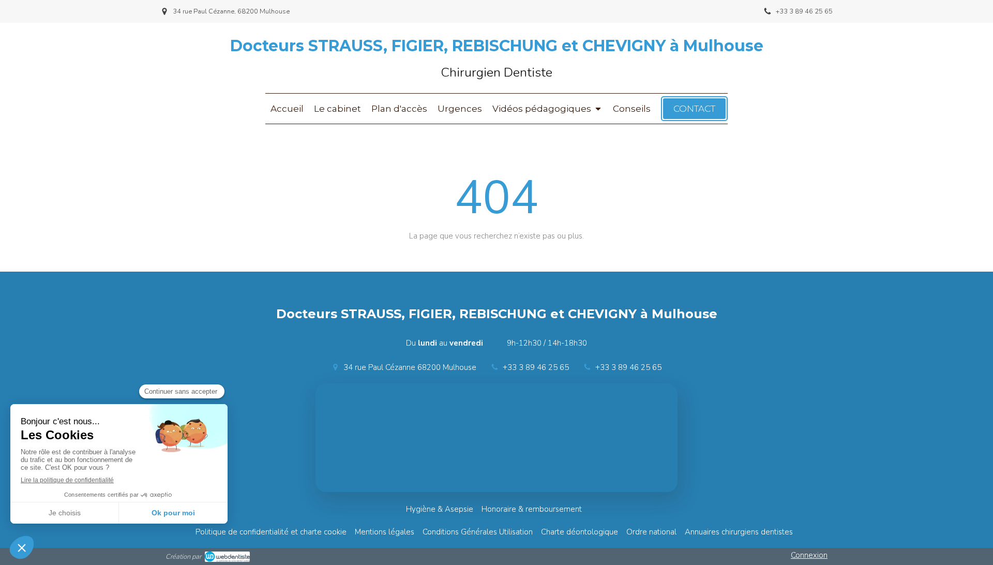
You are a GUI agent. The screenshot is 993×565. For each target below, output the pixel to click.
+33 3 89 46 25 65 (536, 367)
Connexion (809, 555)
